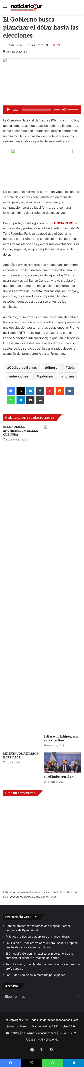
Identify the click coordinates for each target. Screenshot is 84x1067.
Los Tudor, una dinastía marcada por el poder (35, 975)
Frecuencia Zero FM (21, 917)
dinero (52, 367)
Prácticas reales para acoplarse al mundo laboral (38, 936)
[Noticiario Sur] (26, 7)
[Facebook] (11, 391)
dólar (72, 367)
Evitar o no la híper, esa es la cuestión (61, 738)
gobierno (46, 376)
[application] (42, 109)
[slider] (73, 109)
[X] (21, 391)
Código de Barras (23, 367)
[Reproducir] (8, 110)
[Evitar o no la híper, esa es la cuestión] (62, 579)
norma (68, 376)
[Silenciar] (64, 110)
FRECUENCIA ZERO (59, 223)
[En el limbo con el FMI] (62, 762)
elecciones (20, 376)
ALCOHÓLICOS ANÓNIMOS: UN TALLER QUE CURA (20, 430)
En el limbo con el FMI (60, 777)
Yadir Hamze (15, 45)
